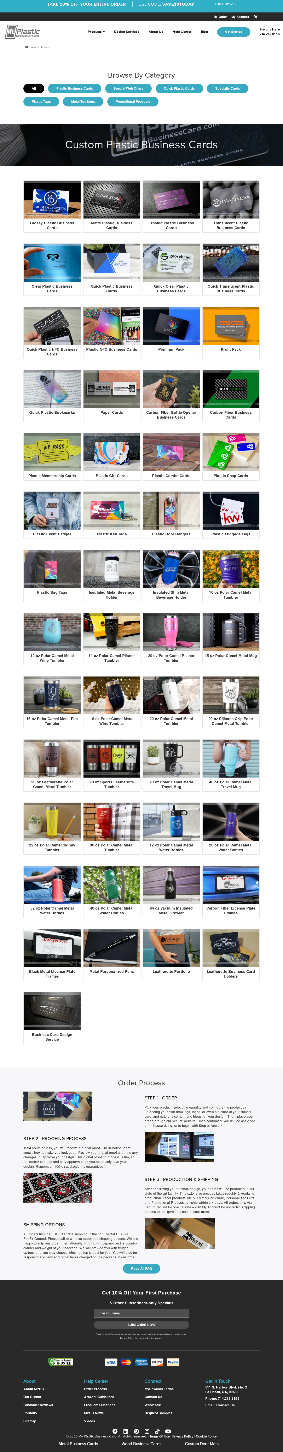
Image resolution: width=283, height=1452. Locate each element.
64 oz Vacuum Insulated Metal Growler (171, 910)
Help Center (182, 32)
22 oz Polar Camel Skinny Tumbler (52, 847)
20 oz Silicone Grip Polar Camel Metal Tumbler (230, 721)
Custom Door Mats (202, 1443)
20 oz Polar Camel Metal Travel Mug (171, 784)
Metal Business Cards (78, 1443)
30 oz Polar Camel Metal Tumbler (111, 847)
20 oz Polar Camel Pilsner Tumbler (171, 658)
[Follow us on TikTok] (157, 1431)
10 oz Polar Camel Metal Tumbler (231, 595)
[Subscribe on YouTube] (168, 1431)
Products (45, 47)
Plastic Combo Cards (171, 475)
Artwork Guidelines (99, 1396)
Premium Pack (171, 349)
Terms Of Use (160, 1437)
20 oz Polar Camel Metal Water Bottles (231, 847)
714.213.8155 (228, 1398)
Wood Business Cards (141, 1443)
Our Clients (32, 1396)
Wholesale (153, 1404)
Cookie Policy (206, 1437)
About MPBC (33, 1388)
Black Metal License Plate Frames (52, 974)
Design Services (126, 32)
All (34, 88)
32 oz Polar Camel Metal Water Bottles (52, 910)
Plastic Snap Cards (231, 475)
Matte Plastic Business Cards (111, 225)
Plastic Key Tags (112, 534)
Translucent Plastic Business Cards (230, 225)
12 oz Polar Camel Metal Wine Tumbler (52, 658)
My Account (240, 17)
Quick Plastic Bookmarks (52, 412)
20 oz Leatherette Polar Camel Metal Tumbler (52, 784)
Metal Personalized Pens (111, 971)
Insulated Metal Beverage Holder (112, 595)
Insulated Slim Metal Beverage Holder (171, 595)
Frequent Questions (99, 1404)
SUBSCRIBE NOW (141, 1325)
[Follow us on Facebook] (115, 1431)
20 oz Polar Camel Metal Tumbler (171, 721)
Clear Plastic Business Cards (52, 288)
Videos (89, 1421)
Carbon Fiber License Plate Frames (230, 910)
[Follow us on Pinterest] (136, 1431)
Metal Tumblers (83, 101)
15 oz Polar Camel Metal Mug (231, 655)
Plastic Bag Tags (52, 592)
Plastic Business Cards (74, 88)
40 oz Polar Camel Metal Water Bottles (111, 910)
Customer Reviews (38, 1404)
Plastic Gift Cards (112, 475)
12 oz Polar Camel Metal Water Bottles (171, 847)
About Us (156, 32)
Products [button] (95, 32)
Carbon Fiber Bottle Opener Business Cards (171, 415)
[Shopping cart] (255, 16)
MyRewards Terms (159, 1388)
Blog (204, 32)
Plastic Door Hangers (171, 534)
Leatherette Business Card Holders (231, 974)
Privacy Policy (183, 1437)
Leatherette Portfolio (171, 971)
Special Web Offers (128, 88)
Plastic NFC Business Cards (111, 349)
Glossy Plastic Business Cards (52, 225)
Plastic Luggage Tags (230, 534)
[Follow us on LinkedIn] (125, 1431)
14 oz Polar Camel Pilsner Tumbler (111, 658)
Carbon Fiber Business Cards (231, 415)
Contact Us (153, 1396)
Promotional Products (133, 101)
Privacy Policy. (127, 1338)
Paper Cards (111, 412)
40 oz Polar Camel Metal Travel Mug (231, 784)
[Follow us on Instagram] (146, 1431)
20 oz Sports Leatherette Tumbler (111, 784)
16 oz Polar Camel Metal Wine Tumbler (111, 721)
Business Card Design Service (52, 1037)
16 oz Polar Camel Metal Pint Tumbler (52, 721)
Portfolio (30, 1412)
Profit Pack (231, 349)
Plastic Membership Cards (52, 475)
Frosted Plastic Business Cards (171, 225)
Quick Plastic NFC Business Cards (52, 352)
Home (33, 47)
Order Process (95, 1388)
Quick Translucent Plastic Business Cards (231, 288)
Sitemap (29, 1421)
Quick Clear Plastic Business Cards (171, 288)
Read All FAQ (141, 1268)
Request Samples (158, 1412)
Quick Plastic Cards (179, 88)
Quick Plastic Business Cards (112, 288)
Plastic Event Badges (52, 534)
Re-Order (220, 17)
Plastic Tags (41, 101)
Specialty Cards (227, 88)
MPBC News (94, 1412)
